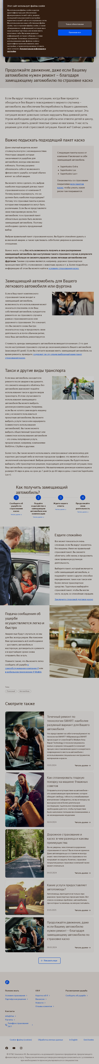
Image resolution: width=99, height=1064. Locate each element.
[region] (49, 28)
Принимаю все (75, 32)
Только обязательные (75, 24)
